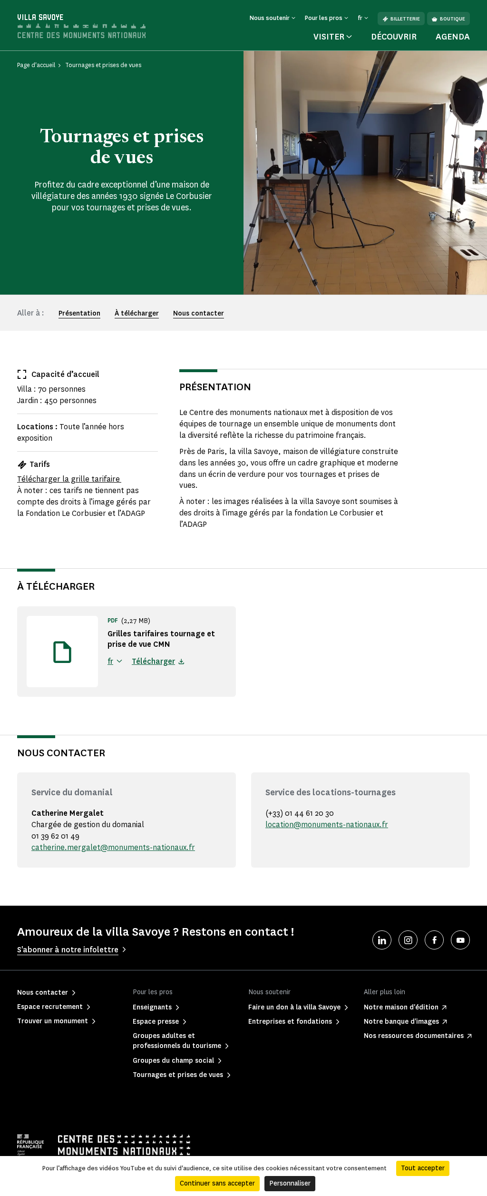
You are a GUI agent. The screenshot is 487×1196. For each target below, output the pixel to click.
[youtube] (460, 939)
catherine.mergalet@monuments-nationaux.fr (113, 847)
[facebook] (434, 939)
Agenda (453, 36)
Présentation (79, 313)
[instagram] (408, 939)
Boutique (452, 18)
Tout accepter (423, 1168)
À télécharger (137, 313)
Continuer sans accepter (217, 1183)
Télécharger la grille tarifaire (69, 479)
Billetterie (405, 18)
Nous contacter (198, 313)
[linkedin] (381, 939)
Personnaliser (290, 1183)
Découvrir (394, 36)
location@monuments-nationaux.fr (326, 825)
